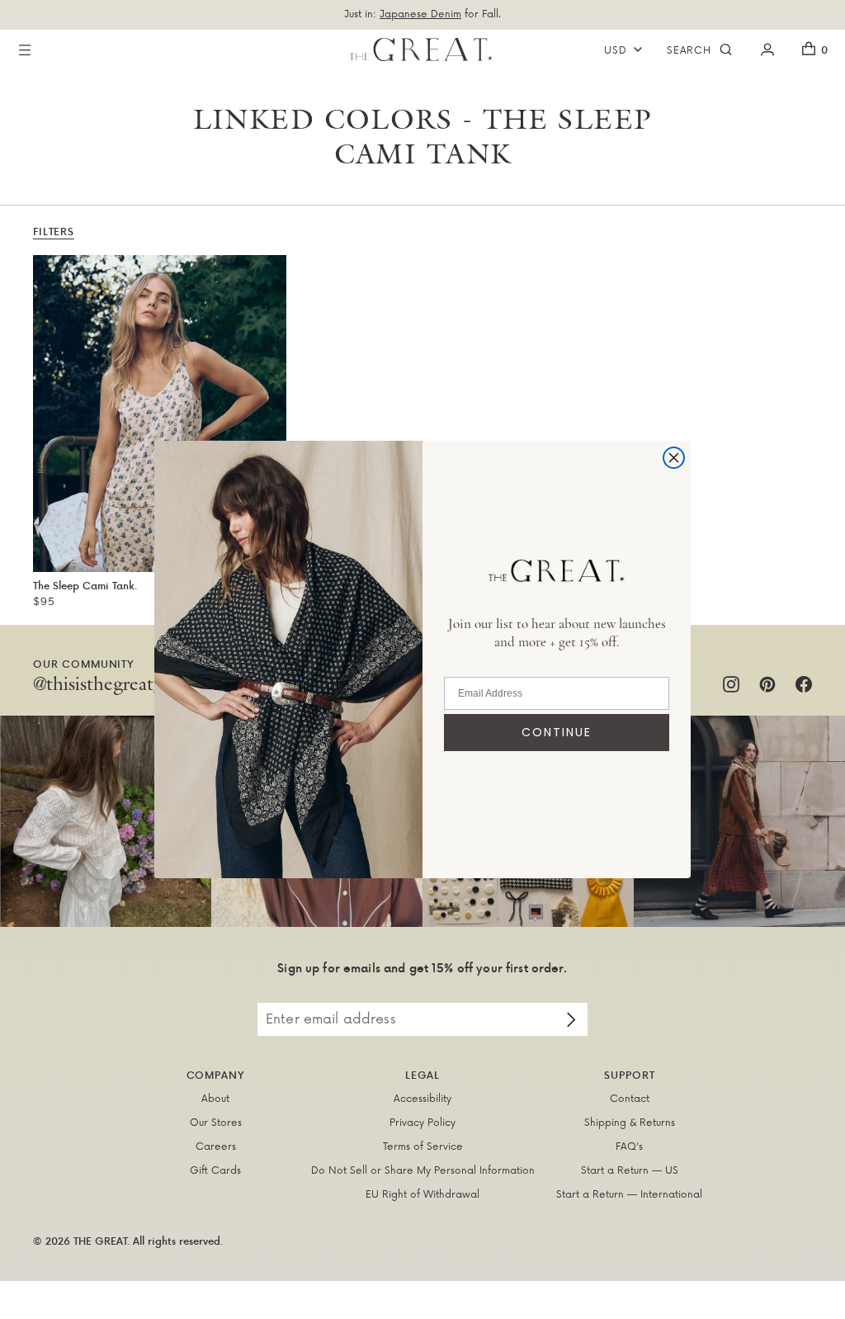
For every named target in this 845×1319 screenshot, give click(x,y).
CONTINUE (557, 732)
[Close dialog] (673, 457)
